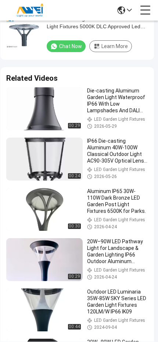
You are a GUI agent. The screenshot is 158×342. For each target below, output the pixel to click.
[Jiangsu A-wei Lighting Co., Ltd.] (30, 10)
